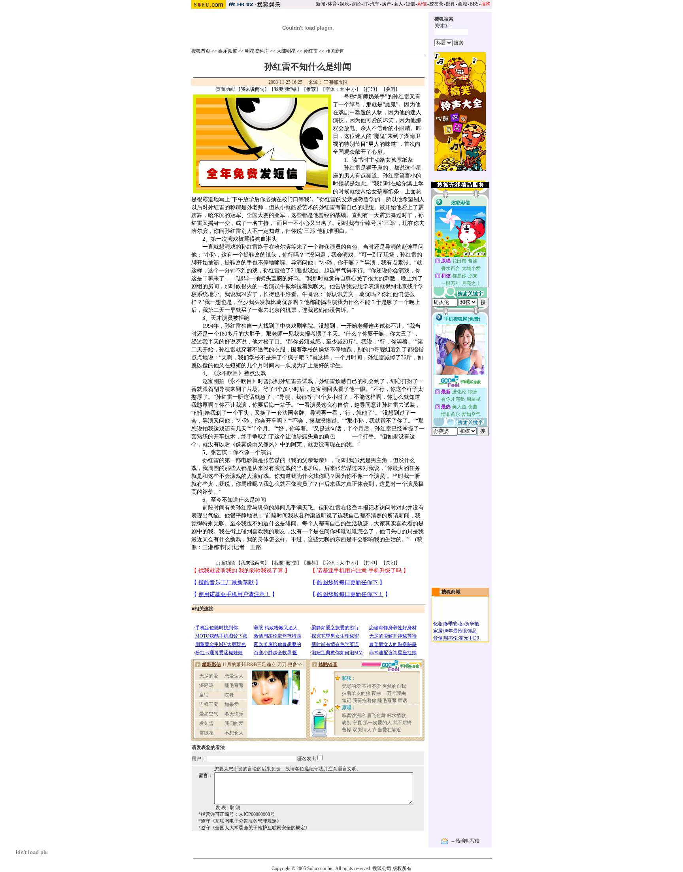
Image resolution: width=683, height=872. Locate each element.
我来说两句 (252, 89)
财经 (356, 4)
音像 (438, 638)
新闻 (320, 4)
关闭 (390, 89)
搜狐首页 (200, 51)
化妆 (438, 624)
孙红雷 (311, 51)
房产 (386, 4)
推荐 (311, 89)
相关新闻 (335, 51)
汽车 (374, 4)
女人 (398, 4)
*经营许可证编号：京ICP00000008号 (236, 814)
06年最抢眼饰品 (460, 631)
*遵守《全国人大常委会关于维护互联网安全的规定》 (254, 827)
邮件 (450, 4)
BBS (474, 4)
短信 (410, 4)
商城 (462, 4)
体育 (332, 4)
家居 (438, 631)
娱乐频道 (227, 51)
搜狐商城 (450, 592)
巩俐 (263, 508)
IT (365, 4)
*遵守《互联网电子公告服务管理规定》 (239, 821)
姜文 (348, 294)
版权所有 (401, 868)
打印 (370, 89)
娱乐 (344, 4)
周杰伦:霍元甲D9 (461, 638)
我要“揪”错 (285, 89)
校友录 (436, 4)
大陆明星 (286, 51)
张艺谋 (219, 452)
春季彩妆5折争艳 (461, 624)
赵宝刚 (210, 381)
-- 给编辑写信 (465, 841)
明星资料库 (257, 51)
